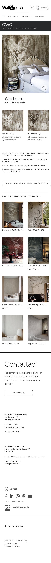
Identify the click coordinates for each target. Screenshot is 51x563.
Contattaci (19, 393)
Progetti (39, 17)
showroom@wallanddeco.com (31, 457)
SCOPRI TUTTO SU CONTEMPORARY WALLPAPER (26, 183)
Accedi (44, 8)
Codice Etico (11, 543)
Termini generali (12, 546)
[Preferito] (14, 133)
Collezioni (13, 17)
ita (32, 8)
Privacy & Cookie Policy (16, 541)
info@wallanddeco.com (14, 427)
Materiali (26, 17)
